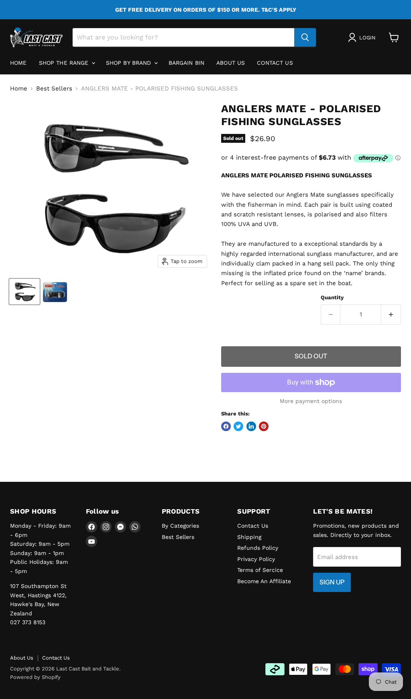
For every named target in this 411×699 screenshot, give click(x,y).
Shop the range (65, 63)
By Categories (180, 525)
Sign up (331, 582)
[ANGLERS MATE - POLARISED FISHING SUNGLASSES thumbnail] (24, 291)
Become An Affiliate (264, 581)
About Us (21, 658)
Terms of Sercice (260, 570)
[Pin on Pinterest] (264, 426)
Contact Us (275, 63)
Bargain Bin (187, 63)
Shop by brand (129, 63)
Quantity (332, 297)
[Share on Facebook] (226, 426)
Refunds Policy (257, 548)
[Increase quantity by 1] (391, 314)
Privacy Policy (256, 559)
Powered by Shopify (35, 677)
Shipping (249, 537)
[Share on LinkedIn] (251, 426)
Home (18, 63)
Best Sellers (54, 88)
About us (230, 63)
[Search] (305, 37)
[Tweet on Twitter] (238, 426)
